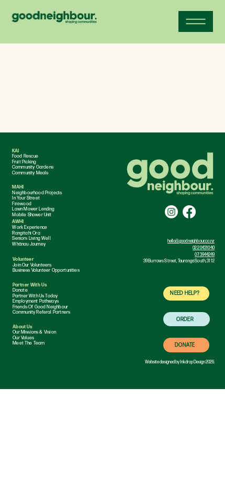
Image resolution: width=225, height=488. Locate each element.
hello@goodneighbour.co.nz (191, 241)
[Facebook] (189, 211)
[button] (186, 293)
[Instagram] (171, 211)
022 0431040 (204, 248)
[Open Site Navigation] (195, 21)
